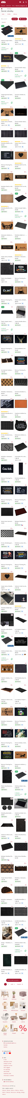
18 (12, 107)
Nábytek (3, 5)
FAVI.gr (23, 1092)
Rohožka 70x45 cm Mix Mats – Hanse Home (12, 186)
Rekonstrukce (14, 1010)
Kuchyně (23, 1010)
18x (22, 38)
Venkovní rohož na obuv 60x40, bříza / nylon (12, 699)
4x (21, 141)
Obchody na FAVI (8, 1061)
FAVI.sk (4, 1090)
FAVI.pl (8, 1090)
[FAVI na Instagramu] (7, 1053)
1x (8, 206)
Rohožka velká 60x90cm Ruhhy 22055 (11, 629)
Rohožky (9, 8)
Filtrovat (24, 19)
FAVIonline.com (6, 1085)
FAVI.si (3, 1094)
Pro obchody (7, 1069)
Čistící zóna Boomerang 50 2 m (9, 786)
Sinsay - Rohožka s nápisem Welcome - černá (13, 942)
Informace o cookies (9, 1075)
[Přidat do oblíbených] (26, 194)
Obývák (14, 1021)
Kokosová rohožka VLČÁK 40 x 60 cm (10, 235)
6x (8, 65)
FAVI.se (8, 1092)
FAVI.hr (22, 1090)
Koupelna (5, 1021)
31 (25, 53)
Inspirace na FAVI (8, 1065)
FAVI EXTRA (6, 1071)
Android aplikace (9, 1081)
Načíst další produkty (13, 980)
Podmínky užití (7, 1073)
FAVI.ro (13, 1090)
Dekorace (8, 5)
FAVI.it (4, 1092)
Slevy (23, 1033)
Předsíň (14, 1033)
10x (8, 119)
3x (8, 141)
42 (12, 80)
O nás (5, 1059)
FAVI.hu (17, 1090)
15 (25, 107)
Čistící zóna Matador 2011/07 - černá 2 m (11, 278)
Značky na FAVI (7, 1063)
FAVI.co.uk (13, 1092)
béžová (15, 14)
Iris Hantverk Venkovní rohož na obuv (10, 370)
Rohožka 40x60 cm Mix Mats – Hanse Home (12, 143)
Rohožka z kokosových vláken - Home (11, 721)
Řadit (15, 19)
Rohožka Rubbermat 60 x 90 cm (9, 607)
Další (12, 984)
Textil (13, 5)
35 (25, 26)
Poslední (19, 984)
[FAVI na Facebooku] (4, 1053)
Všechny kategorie (20, 5)
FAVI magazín (7, 1067)
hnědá (8, 14)
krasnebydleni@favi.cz (10, 1043)
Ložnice (23, 1021)
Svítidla (5, 1010)
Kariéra (5, 1047)
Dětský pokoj (5, 1034)
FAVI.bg (19, 1092)
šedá (3, 14)
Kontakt (5, 1045)
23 (12, 53)
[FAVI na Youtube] (10, 1053)
